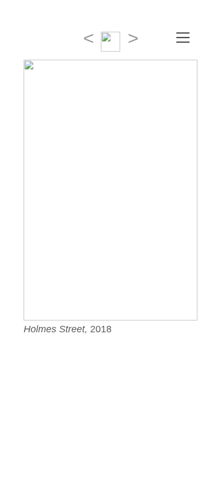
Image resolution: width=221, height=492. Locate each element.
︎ (183, 38)
